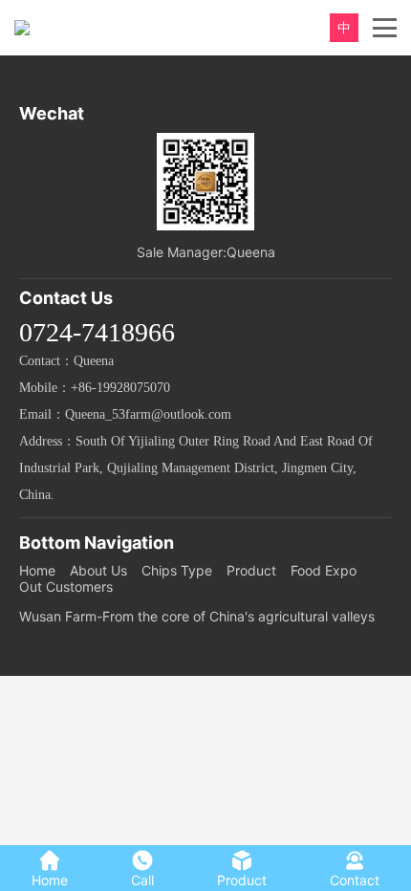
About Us (98, 570)
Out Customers (66, 586)
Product (251, 570)
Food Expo (324, 570)
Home (37, 570)
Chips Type (176, 570)
